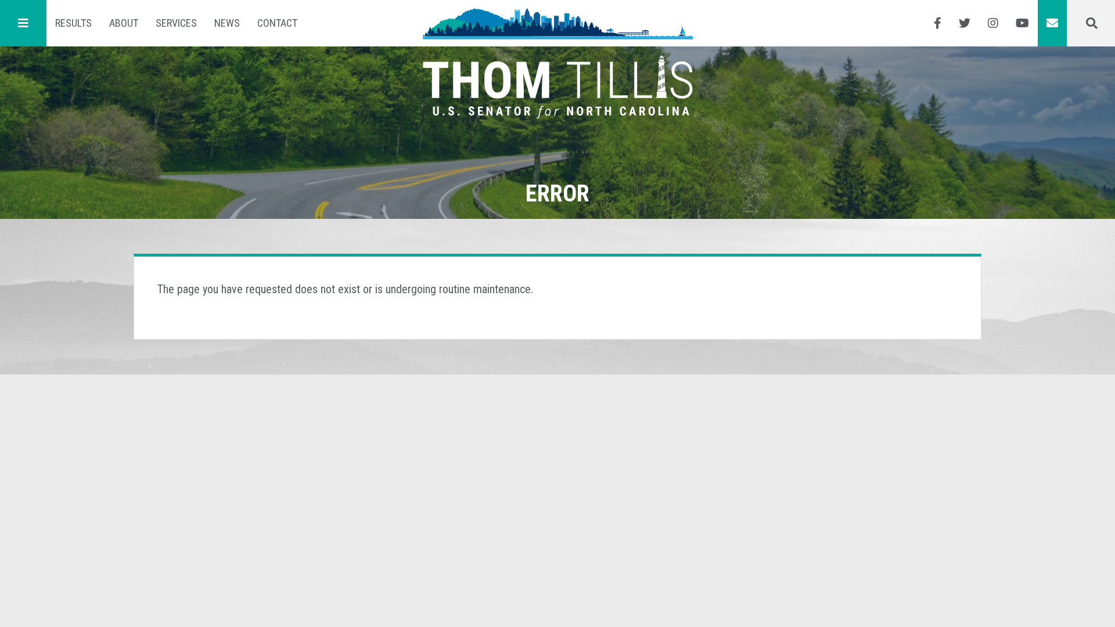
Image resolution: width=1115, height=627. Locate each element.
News (227, 23)
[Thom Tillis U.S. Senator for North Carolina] (558, 23)
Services (176, 23)
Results (73, 23)
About (123, 23)
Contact (277, 23)
